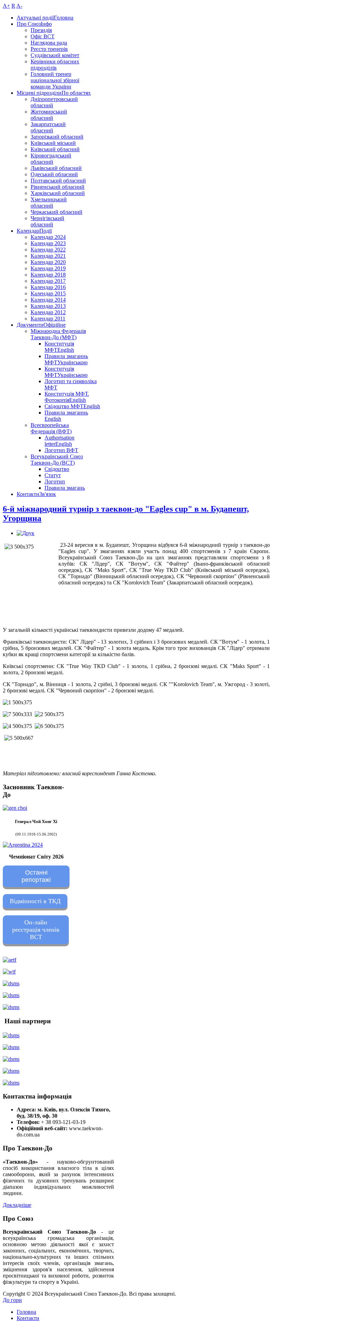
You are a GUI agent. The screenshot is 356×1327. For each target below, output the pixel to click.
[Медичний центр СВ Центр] (11, 1071)
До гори (12, 1300)
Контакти (28, 1318)
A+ (6, 6)
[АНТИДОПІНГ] (11, 995)
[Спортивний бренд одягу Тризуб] (11, 1083)
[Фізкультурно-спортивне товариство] (11, 1059)
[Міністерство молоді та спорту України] (11, 983)
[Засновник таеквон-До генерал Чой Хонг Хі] (15, 808)
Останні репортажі (36, 876)
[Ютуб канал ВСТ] (11, 1007)
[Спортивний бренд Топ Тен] (11, 1047)
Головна (26, 1312)
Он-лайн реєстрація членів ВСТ (35, 929)
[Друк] (25, 533)
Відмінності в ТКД (35, 901)
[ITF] (9, 972)
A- (19, 6)
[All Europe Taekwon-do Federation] (9, 960)
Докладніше (17, 1205)
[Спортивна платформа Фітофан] (11, 1035)
